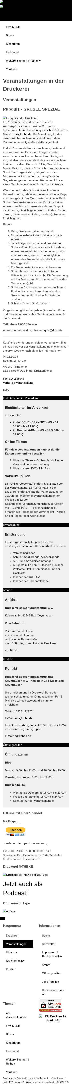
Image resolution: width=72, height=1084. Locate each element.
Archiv (46, 964)
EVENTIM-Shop (41, 468)
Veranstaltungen (16, 944)
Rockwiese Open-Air (53, 992)
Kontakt (11, 969)
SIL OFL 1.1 (62, 1082)
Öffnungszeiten (51, 973)
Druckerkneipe (15, 960)
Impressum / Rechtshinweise (52, 954)
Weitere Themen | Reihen (22, 60)
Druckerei (12, 935)
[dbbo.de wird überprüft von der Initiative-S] (54, 1018)
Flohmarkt (12, 52)
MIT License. (15, 1082)
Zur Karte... (12, 650)
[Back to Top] (2, 918)
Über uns (12, 952)
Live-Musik (13, 26)
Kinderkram (13, 43)
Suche (46, 935)
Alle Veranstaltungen (16, 1015)
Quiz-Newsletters (36, 142)
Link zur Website (13, 378)
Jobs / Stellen (50, 981)
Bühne (10, 35)
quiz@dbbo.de (53, 330)
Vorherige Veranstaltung (18, 382)
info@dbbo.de (23, 718)
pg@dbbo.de (23, 735)
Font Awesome (29, 1082)
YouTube (11, 69)
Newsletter (48, 944)
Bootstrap (7, 1078)
